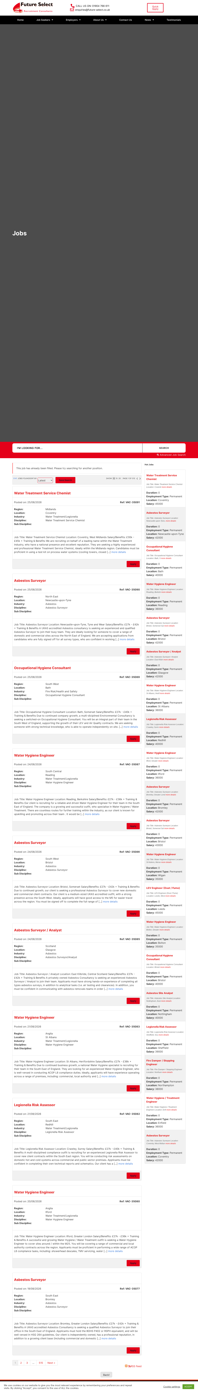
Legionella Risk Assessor (34, 1105)
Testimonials (174, 19)
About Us (98, 19)
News (148, 19)
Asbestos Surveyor (30, 581)
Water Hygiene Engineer (34, 755)
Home (20, 19)
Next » (51, 1362)
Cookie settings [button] (171, 1386)
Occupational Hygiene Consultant (42, 668)
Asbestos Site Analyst (159, 993)
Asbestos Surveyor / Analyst (38, 930)
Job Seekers (43, 19)
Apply (133, 564)
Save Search (65, 480)
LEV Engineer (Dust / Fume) (163, 887)
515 (41, 1362)
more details (118, 552)
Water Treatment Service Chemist (42, 493)
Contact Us (125, 19)
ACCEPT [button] (188, 1386)
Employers (72, 19)
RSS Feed (136, 1366)
